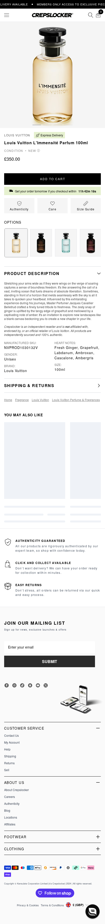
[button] (36, 120)
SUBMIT (49, 661)
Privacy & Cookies (28, 905)
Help (7, 749)
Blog (7, 810)
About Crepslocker (16, 789)
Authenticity (12, 803)
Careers (9, 796)
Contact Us (11, 735)
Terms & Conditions (52, 905)
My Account (12, 742)
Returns (9, 763)
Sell (6, 769)
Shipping (10, 756)
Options (12, 222)
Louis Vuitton (17, 135)
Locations (10, 817)
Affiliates (9, 824)
